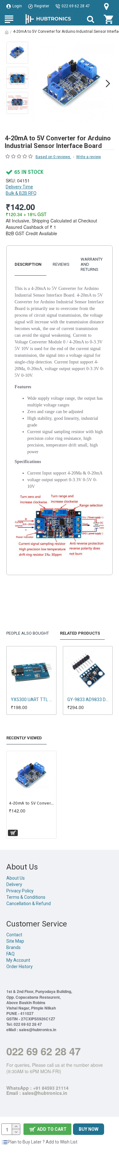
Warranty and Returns (91, 264)
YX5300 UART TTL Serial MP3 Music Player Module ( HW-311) (33, 699)
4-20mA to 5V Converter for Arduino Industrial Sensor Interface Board (31, 803)
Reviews (61, 264)
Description (28, 264)
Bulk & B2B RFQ (21, 193)
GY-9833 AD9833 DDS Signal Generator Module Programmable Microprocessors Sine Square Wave (89, 699)
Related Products (80, 633)
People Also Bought (27, 633)
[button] (37, 83)
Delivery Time (19, 186)
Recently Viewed (24, 737)
